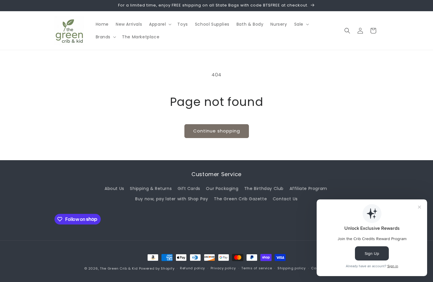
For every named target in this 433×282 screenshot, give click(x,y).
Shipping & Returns (151, 188)
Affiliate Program (308, 188)
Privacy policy (223, 268)
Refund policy (192, 268)
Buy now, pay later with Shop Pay (171, 199)
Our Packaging (222, 188)
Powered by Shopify (157, 268)
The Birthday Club (264, 188)
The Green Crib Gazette (240, 199)
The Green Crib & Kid (119, 268)
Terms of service (256, 268)
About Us (114, 188)
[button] (160, 24)
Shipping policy (291, 268)
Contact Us (285, 199)
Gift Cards (189, 188)
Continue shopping (216, 131)
